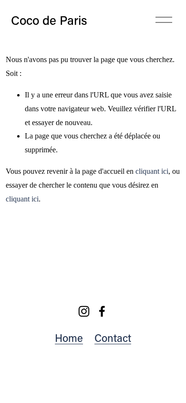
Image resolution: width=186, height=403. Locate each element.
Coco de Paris (49, 20)
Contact (112, 338)
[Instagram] (84, 311)
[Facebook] (102, 311)
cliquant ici (151, 171)
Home (69, 338)
